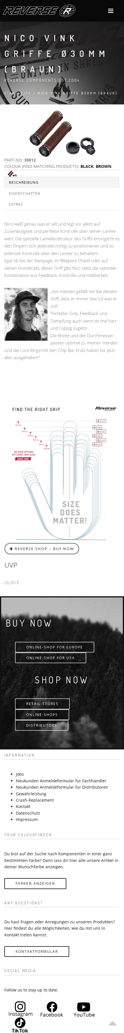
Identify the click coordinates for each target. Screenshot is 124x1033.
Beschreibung (24, 182)
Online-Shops (42, 714)
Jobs (20, 774)
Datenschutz (28, 813)
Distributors (41, 725)
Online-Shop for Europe (54, 647)
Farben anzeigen (35, 883)
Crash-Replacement (35, 800)
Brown (103, 166)
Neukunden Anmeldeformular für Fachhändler (61, 780)
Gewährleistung (31, 793)
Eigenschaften (24, 193)
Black (86, 166)
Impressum (27, 819)
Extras (16, 204)
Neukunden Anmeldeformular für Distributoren (62, 787)
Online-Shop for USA (50, 657)
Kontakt (23, 806)
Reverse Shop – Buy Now (43, 548)
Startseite (17, 93)
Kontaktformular (37, 951)
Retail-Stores (42, 703)
